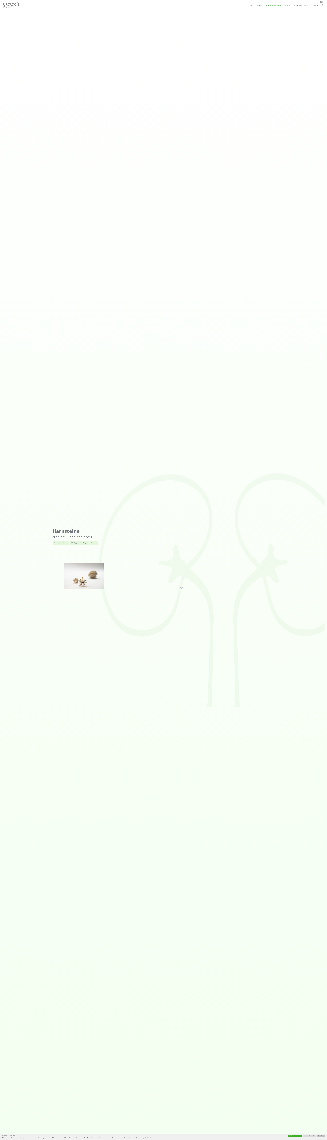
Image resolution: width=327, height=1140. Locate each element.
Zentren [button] (259, 5)
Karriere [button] (287, 5)
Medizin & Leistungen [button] (273, 5)
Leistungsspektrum (61, 543)
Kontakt (94, 543)
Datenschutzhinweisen (105, 1138)
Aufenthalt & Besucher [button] (301, 5)
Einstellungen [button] (321, 1136)
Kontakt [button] (315, 5)
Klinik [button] (251, 5)
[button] (323, 5)
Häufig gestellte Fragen (79, 543)
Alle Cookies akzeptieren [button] (295, 1136)
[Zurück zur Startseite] (11, 5)
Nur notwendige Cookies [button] (309, 1136)
